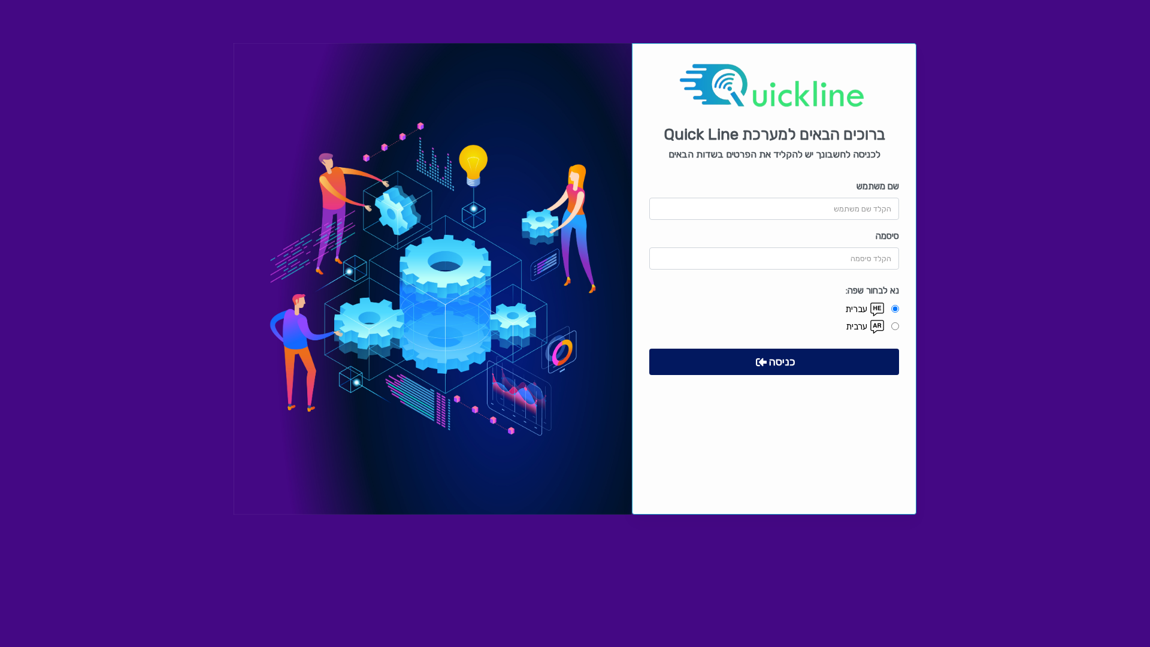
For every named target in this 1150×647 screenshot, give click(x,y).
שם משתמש (878, 186)
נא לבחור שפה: (872, 290)
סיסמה (887, 236)
